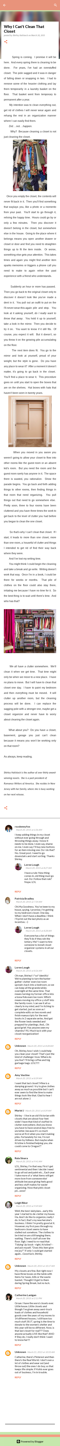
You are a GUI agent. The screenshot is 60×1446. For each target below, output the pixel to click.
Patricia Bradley (24, 898)
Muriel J (19, 1110)
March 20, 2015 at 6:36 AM (29, 829)
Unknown (20, 1045)
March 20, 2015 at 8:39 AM (29, 1078)
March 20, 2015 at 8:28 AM (39, 930)
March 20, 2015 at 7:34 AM (29, 901)
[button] (6, 42)
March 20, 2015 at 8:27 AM (39, 868)
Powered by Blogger (32, 1441)
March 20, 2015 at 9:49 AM (29, 1206)
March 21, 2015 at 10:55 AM (41, 1352)
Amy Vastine (22, 1075)
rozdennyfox (22, 826)
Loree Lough (31, 864)
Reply (18, 891)
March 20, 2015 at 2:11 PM (29, 1298)
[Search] (55, 5)
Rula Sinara (21, 1158)
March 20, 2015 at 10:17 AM (41, 1266)
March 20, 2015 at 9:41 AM (29, 1161)
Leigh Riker (21, 1202)
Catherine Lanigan (25, 1295)
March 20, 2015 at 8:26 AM (29, 970)
